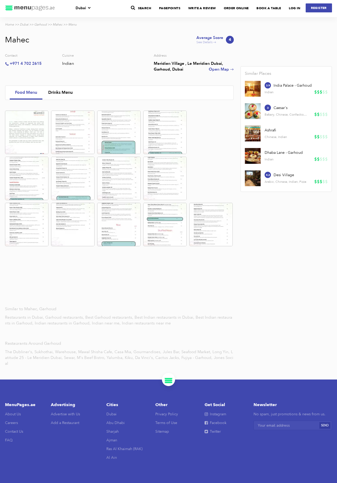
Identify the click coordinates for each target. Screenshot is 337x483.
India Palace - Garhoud (293, 85)
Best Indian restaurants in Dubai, (165, 317)
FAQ (9, 440)
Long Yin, (221, 351)
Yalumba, (115, 357)
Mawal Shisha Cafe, (95, 351)
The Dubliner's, (19, 351)
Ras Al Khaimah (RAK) (124, 448)
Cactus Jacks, (167, 357)
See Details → (213, 40)
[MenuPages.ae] (30, 8)
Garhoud (40, 24)
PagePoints (169, 8)
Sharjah (112, 431)
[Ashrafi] (253, 133)
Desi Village (284, 175)
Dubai (81, 8)
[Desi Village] (253, 178)
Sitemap (162, 431)
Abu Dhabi (115, 422)
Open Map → (221, 69)
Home (9, 24)
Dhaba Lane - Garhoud (284, 152)
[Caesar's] (253, 111)
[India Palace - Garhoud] (253, 89)
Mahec (57, 24)
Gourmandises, (147, 351)
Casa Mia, (123, 351)
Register (319, 8)
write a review (202, 8)
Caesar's (281, 107)
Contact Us (14, 431)
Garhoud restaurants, (65, 317)
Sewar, (70, 357)
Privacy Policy (166, 414)
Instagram (218, 414)
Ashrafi (270, 130)
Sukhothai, (44, 351)
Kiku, (129, 357)
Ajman (111, 440)
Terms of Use (166, 422)
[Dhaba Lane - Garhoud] (253, 156)
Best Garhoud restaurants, (109, 317)
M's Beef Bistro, (91, 357)
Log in (294, 8)
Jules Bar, (171, 351)
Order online (236, 8)
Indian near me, (107, 323)
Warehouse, (66, 351)
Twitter (215, 431)
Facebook (218, 422)
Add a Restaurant (65, 422)
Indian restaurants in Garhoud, (63, 323)
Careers (11, 422)
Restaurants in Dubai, (25, 317)
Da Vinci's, (144, 357)
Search (144, 8)
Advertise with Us (65, 414)
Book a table (268, 8)
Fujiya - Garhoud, (196, 357)
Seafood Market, (196, 351)
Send (325, 425)
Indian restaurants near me (146, 323)
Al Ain (111, 457)
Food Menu (26, 92)
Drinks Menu (60, 92)
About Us (13, 414)
